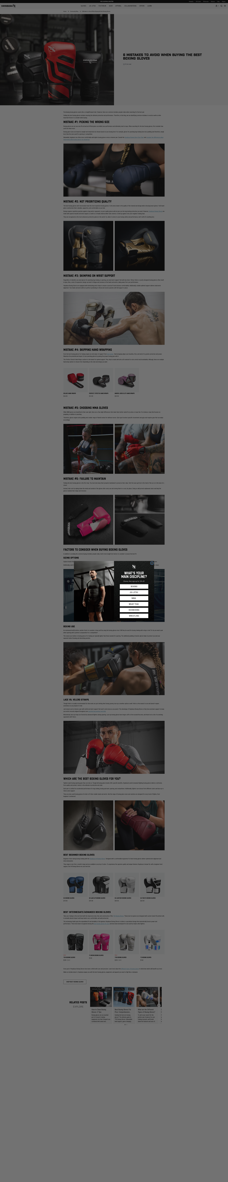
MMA (134, 598)
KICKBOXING (134, 610)
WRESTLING (134, 616)
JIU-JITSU (134, 592)
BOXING (134, 586)
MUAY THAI (134, 604)
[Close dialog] (152, 563)
